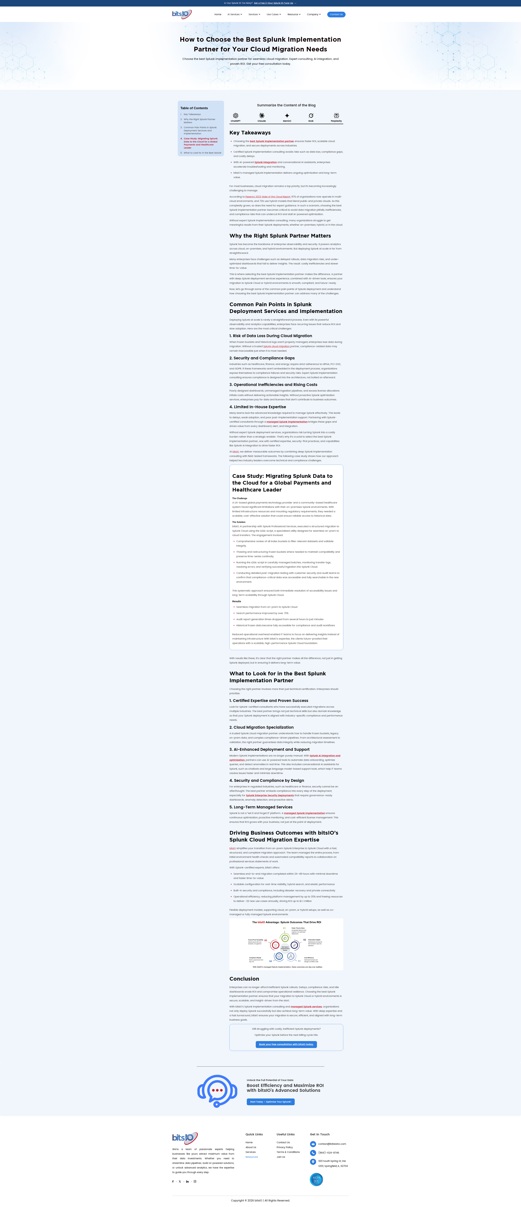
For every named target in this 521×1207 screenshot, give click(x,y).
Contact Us (335, 15)
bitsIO (236, 452)
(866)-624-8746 (328, 1153)
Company (312, 14)
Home (218, 14)
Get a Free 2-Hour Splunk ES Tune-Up (273, 3)
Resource (293, 14)
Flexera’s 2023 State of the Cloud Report (267, 197)
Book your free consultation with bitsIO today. (286, 1044)
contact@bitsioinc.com (332, 1144)
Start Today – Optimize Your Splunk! (270, 1102)
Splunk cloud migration (276, 346)
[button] (235, 16)
